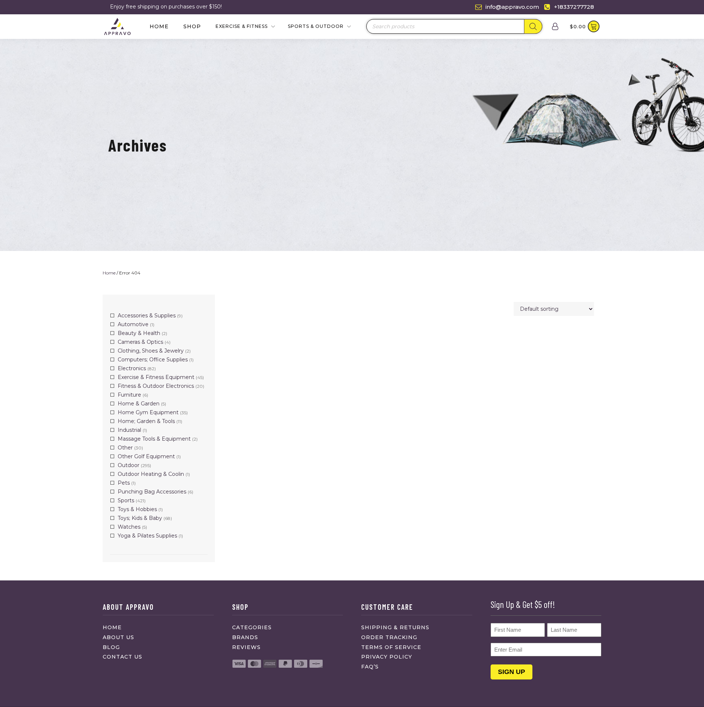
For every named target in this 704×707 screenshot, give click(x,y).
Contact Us (122, 656)
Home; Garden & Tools (146, 421)
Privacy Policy (386, 656)
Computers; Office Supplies (153, 359)
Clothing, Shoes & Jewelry (151, 350)
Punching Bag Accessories (152, 491)
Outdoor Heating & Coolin (151, 474)
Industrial (129, 430)
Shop (192, 26)
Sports (126, 500)
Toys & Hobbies (137, 509)
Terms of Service (391, 647)
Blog (111, 647)
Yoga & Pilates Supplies (147, 535)
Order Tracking (389, 637)
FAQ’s (370, 666)
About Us (118, 637)
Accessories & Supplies (147, 315)
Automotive (133, 324)
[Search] (533, 26)
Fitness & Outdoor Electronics (156, 386)
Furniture (129, 394)
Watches (129, 527)
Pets (124, 483)
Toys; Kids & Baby (140, 518)
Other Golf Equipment (146, 456)
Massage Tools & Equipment (154, 439)
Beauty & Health (139, 333)
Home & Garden (139, 403)
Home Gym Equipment (148, 412)
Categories (252, 627)
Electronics (132, 368)
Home (159, 26)
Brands (245, 637)
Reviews (246, 647)
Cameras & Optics (140, 342)
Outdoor (128, 465)
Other (125, 447)
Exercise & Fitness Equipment (156, 377)
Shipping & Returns (395, 627)
